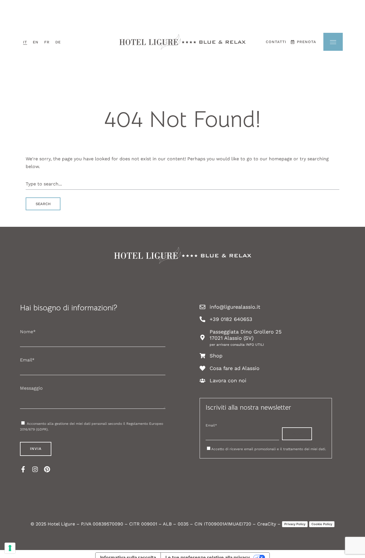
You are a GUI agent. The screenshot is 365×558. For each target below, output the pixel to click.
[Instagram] (35, 469)
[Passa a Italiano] (25, 42)
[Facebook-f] (23, 469)
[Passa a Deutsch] (58, 42)
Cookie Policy (321, 524)
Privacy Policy (294, 524)
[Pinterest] (47, 469)
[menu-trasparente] (333, 42)
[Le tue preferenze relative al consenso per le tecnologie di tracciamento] (10, 548)
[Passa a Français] (46, 42)
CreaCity (266, 524)
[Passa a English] (35, 42)
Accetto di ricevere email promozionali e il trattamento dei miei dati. (268, 449)
